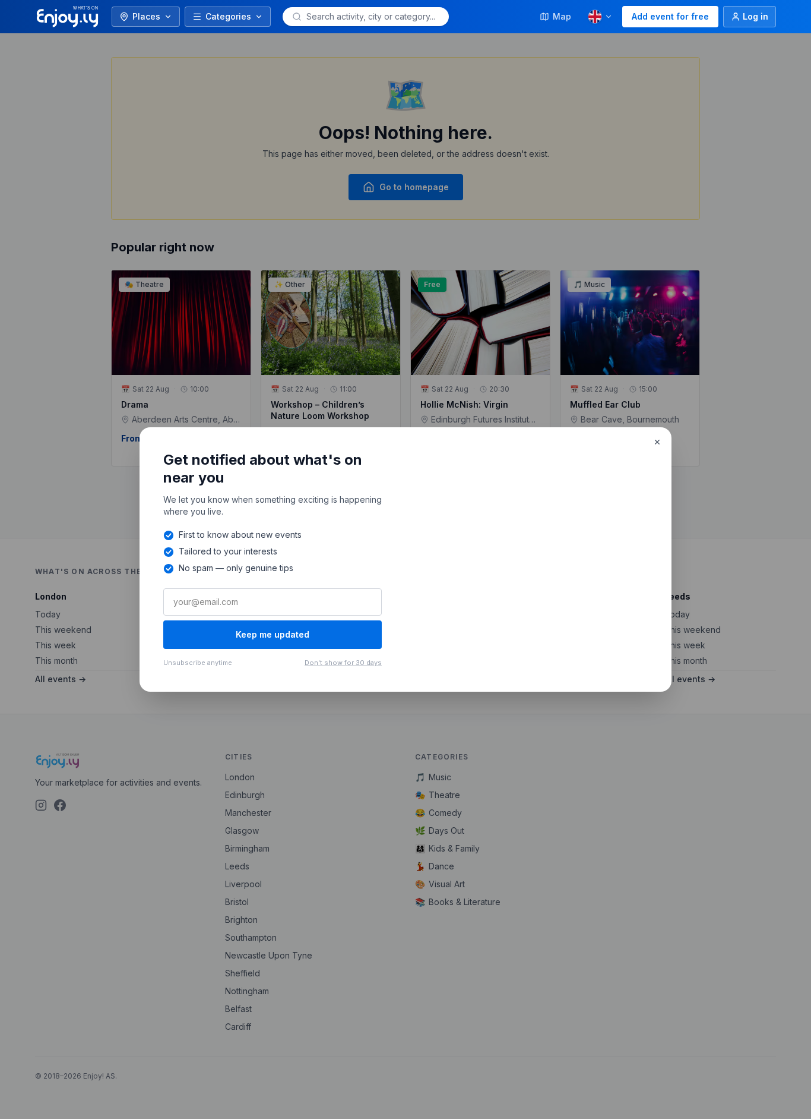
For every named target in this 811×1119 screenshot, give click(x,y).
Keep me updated (272, 634)
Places (146, 16)
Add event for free (670, 16)
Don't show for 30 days (343, 662)
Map (562, 16)
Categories (228, 16)
